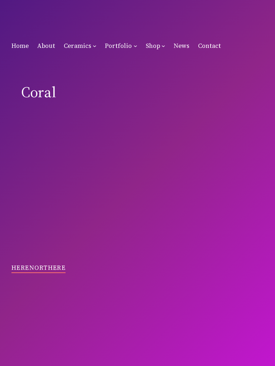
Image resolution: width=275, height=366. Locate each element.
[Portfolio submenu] (135, 46)
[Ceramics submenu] (94, 46)
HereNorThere (38, 267)
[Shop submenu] (163, 46)
